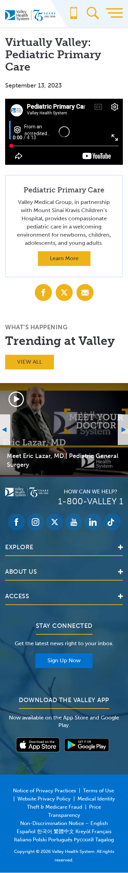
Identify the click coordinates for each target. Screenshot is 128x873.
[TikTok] (111, 521)
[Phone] (74, 16)
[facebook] (16, 521)
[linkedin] (92, 521)
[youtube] (73, 521)
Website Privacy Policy (44, 799)
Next (123, 429)
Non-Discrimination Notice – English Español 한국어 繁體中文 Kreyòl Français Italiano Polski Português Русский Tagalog (64, 831)
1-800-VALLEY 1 (90, 501)
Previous (5, 429)
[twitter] (54, 521)
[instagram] (35, 521)
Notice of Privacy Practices (44, 791)
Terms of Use (98, 791)
